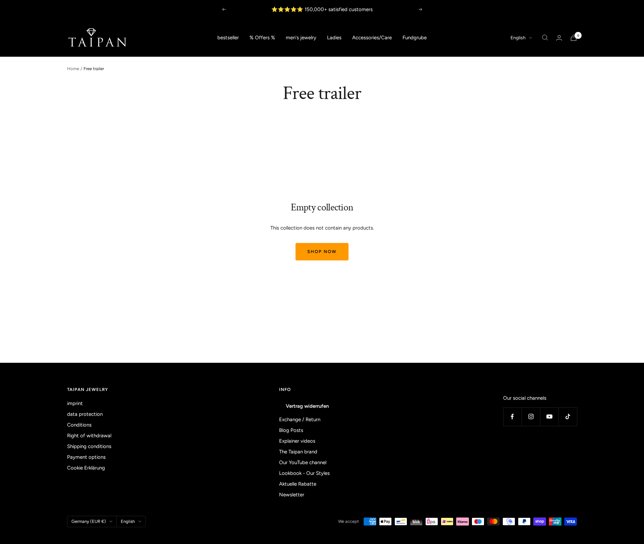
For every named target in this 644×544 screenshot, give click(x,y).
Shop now (322, 251)
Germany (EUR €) (88, 521)
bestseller (228, 38)
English (518, 38)
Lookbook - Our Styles (304, 473)
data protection (85, 414)
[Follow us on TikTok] (567, 416)
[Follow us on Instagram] (531, 416)
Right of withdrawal (89, 436)
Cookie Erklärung (86, 468)
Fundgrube (414, 38)
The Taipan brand (298, 452)
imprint (75, 403)
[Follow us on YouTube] (549, 416)
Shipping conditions (89, 446)
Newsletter (291, 495)
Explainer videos (297, 441)
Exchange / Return (299, 419)
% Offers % (262, 38)
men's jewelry (301, 38)
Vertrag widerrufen (307, 406)
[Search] (545, 38)
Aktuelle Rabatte (297, 484)
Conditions (79, 425)
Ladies (334, 38)
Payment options (86, 457)
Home (73, 68)
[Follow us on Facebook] (512, 416)
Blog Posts (291, 430)
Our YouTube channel (302, 462)
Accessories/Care (372, 38)
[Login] (559, 38)
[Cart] (573, 38)
